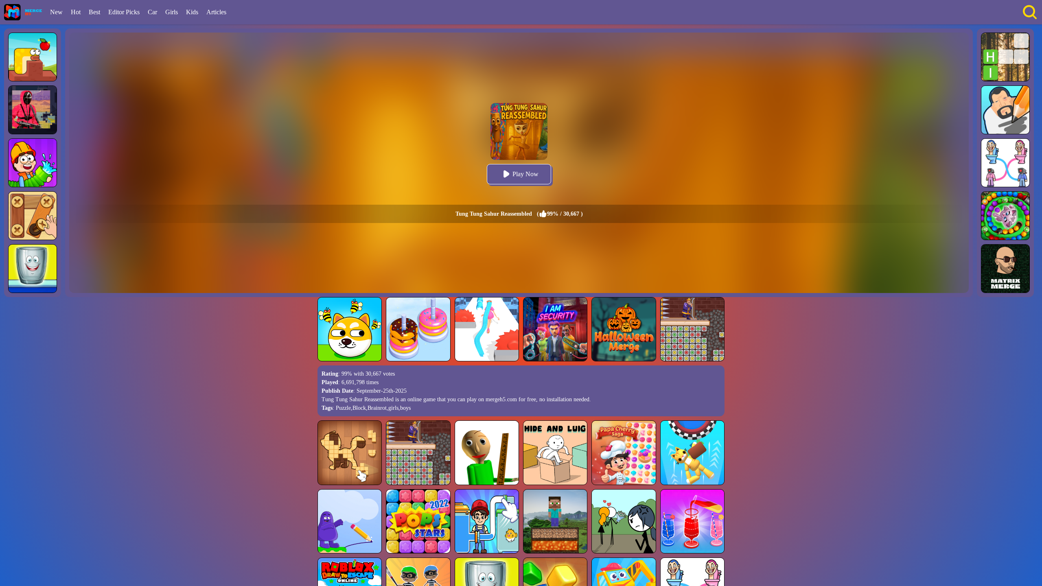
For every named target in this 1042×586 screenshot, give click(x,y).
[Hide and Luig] (555, 452)
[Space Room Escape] (692, 452)
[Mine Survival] (555, 521)
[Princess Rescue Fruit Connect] (692, 329)
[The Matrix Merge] (1005, 269)
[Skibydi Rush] (1005, 163)
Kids (192, 12)
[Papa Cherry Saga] (623, 452)
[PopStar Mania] (418, 521)
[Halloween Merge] (623, 329)
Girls (171, 12)
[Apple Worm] (33, 57)
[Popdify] (33, 269)
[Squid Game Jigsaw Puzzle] (33, 110)
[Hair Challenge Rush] (487, 329)
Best (94, 12)
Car (152, 12)
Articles (216, 12)
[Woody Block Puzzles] (349, 452)
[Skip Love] (623, 521)
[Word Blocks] (1005, 57)
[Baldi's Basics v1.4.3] (487, 452)
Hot (76, 12)
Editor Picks (124, 12)
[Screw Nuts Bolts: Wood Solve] (33, 216)
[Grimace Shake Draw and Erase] (349, 521)
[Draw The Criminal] (1005, 110)
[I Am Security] (555, 329)
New (56, 12)
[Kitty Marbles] (1005, 216)
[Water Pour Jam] (692, 521)
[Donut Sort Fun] (418, 329)
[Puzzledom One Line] (487, 521)
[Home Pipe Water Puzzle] (33, 163)
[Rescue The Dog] (349, 329)
